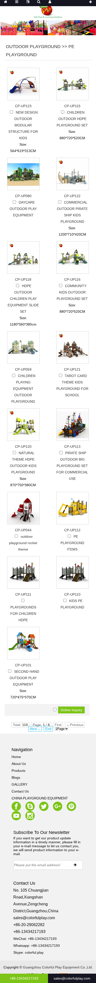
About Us (19, 764)
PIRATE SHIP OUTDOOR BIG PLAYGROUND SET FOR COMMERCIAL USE (72, 466)
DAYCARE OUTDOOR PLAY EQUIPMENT (23, 208)
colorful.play (34, 952)
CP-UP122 (72, 196)
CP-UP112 (72, 530)
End (48, 729)
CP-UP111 (23, 594)
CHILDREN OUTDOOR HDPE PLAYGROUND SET (72, 118)
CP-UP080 (23, 196)
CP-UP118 (23, 279)
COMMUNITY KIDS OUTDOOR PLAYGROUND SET (72, 292)
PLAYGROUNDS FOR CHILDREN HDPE (23, 613)
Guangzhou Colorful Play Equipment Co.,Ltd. (58, 967)
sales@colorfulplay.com (34, 918)
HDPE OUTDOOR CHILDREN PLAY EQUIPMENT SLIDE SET (23, 298)
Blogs (16, 777)
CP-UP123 (23, 106)
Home (16, 757)
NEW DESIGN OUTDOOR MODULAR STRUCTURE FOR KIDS (23, 125)
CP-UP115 (72, 106)
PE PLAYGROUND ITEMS (72, 543)
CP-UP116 (72, 279)
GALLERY (19, 784)
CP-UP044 (23, 530)
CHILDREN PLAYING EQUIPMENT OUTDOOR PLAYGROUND (23, 388)
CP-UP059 (23, 369)
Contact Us (20, 791)
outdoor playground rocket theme (23, 543)
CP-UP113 (72, 446)
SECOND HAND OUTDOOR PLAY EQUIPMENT (24, 678)
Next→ (35, 729)
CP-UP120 (23, 446)
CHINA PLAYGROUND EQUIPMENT (40, 798)
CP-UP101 (23, 665)
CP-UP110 (72, 594)
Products (18, 771)
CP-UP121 (72, 369)
